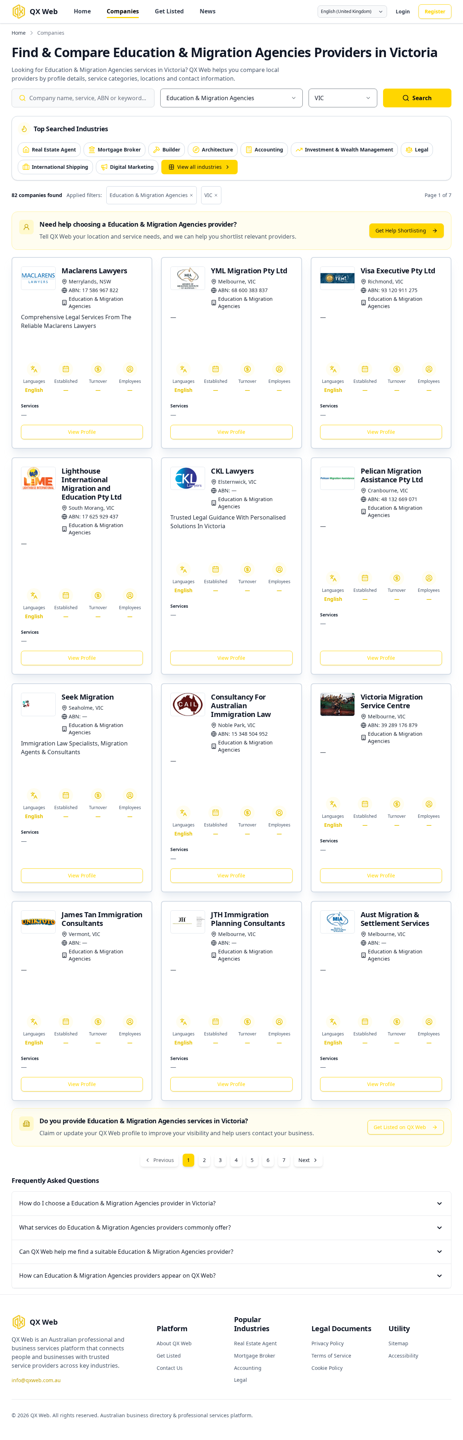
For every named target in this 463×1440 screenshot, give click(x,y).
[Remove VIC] (216, 195)
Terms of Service (331, 1355)
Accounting (248, 1367)
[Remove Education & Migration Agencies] (191, 195)
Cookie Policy (327, 1367)
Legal (240, 1379)
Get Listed (169, 11)
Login (403, 11)
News (208, 11)
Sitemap (398, 1343)
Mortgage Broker (254, 1355)
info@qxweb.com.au (36, 1380)
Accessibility (403, 1355)
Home (82, 11)
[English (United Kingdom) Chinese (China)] (352, 11)
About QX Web (174, 1343)
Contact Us (170, 1367)
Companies (123, 11)
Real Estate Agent (255, 1343)
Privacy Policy (327, 1343)
